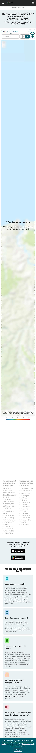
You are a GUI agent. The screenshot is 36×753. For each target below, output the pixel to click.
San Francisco (26, 520)
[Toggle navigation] (3, 3)
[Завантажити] (18, 551)
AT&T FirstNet (9, 531)
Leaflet (3, 411)
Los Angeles (26, 496)
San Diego (25, 509)
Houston (24, 500)
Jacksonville (26, 518)
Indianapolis (26, 515)
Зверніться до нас (10, 696)
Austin (24, 522)
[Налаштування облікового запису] (33, 3)
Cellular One (9, 526)
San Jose (25, 513)
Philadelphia (26, 502)
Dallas (24, 511)
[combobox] (6, 32)
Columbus (25, 524)
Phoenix (24, 504)
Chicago (24, 498)
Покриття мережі (23, 36)
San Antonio (26, 507)
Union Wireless (9, 515)
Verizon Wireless (10, 520)
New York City (26, 493)
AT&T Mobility (9, 518)
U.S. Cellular (9, 529)
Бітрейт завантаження (27, 36)
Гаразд (18, 750)
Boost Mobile (9, 533)
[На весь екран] (32, 32)
